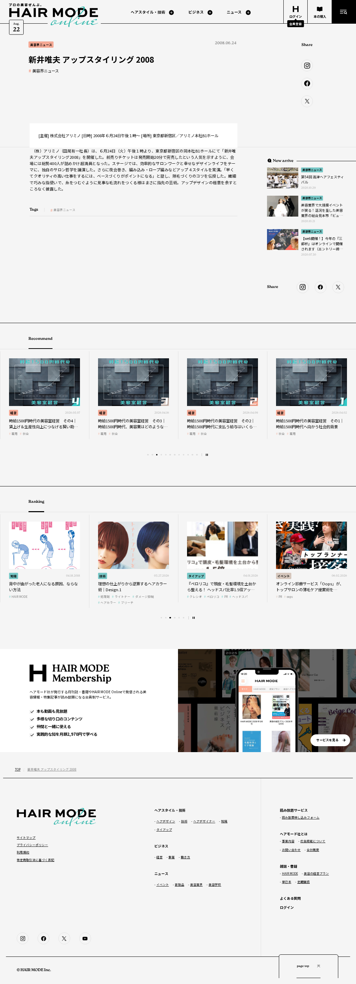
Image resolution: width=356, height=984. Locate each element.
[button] (147, 454)
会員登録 (295, 24)
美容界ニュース (45, 70)
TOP (18, 769)
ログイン (287, 907)
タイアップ (107, 576)
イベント (194, 576)
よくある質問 (290, 898)
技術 (280, 413)
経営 (13, 413)
